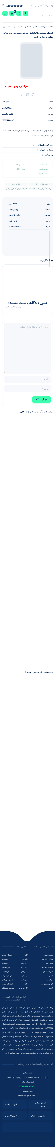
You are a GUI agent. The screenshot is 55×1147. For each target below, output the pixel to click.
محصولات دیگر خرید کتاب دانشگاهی (41, 189)
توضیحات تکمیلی (41, 184)
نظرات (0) (16, 184)
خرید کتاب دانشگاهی (40, 26)
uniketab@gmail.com (26, 1096)
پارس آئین (13, 221)
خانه (51, 26)
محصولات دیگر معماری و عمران (16, 189)
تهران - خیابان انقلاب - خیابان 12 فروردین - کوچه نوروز (27, 1077)
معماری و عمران (26, 26)
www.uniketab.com (16, 1000)
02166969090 (26, 1086)
